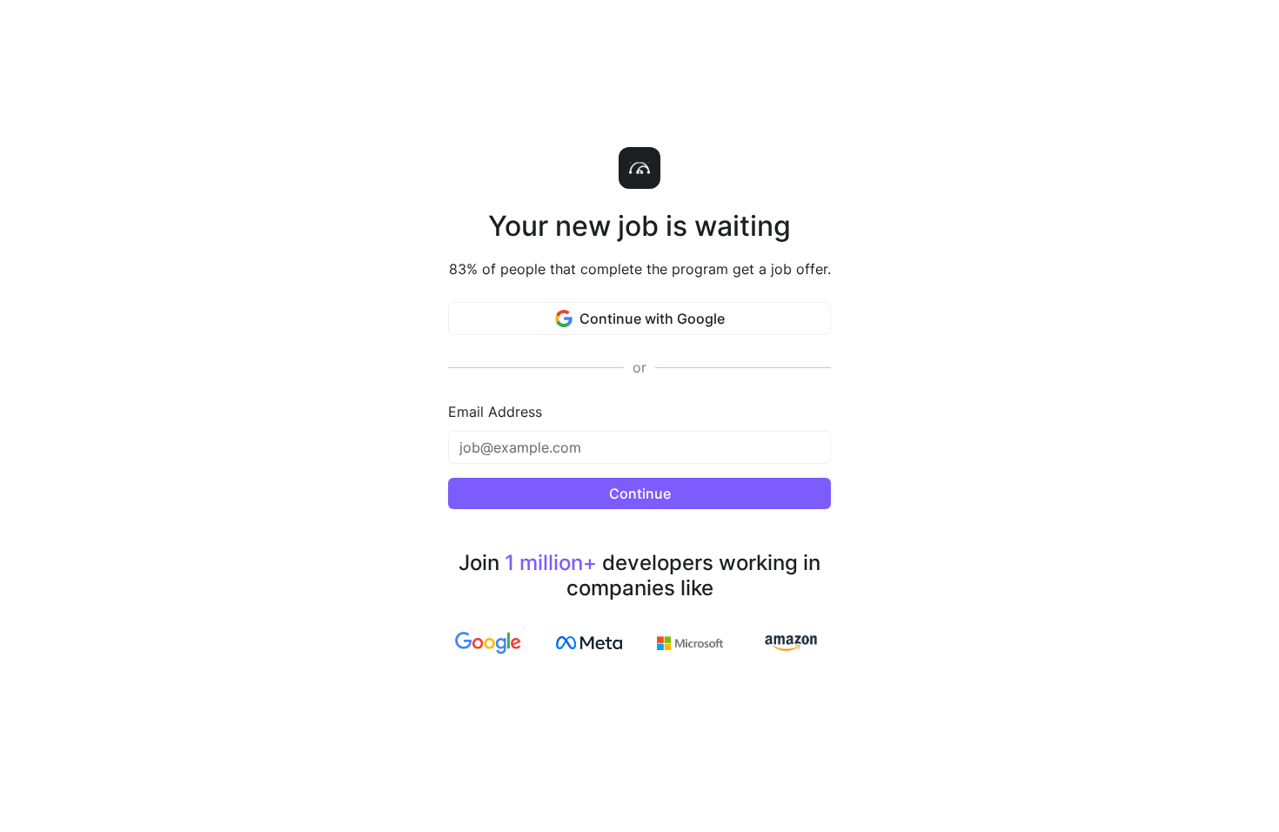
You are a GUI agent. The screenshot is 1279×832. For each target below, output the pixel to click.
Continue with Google (652, 318)
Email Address (495, 411)
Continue (640, 493)
